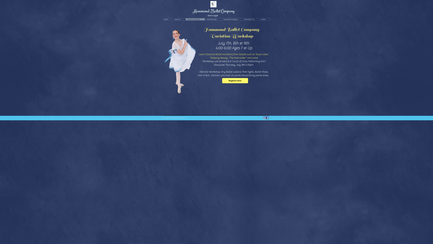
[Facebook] (267, 117)
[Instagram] (264, 117)
